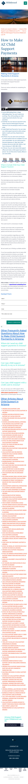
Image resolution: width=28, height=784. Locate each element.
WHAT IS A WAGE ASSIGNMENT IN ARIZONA (13, 489)
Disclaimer (16, 777)
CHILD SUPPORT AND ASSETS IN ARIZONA (13, 438)
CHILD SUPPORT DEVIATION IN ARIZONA (13, 433)
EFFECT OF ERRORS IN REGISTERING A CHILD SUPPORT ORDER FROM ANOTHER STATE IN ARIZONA (14, 555)
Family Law (11, 769)
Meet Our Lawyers (6, 769)
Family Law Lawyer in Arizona (9, 29)
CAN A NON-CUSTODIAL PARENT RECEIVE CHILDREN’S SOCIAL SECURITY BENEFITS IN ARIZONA (14, 538)
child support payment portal (9, 392)
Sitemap (21, 777)
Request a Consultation (14, 322)
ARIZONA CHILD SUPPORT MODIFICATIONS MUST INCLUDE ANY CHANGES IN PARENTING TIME (13, 668)
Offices (15, 768)
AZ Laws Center (24, 769)
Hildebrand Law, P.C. (15, 775)
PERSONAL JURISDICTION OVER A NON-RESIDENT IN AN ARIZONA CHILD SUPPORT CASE (14, 685)
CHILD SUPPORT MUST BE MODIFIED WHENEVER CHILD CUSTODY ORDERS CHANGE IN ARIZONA (12, 453)
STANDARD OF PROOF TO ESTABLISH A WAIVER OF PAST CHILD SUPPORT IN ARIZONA (12, 482)
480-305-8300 (14, 758)
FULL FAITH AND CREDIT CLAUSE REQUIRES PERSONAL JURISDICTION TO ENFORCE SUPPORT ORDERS (14, 698)
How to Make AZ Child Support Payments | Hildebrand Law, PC (13, 32)
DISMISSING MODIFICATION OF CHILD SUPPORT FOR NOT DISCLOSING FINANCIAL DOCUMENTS (14, 662)
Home (1, 768)
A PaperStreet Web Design (14, 778)
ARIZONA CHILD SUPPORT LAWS (11, 408)
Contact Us (14, 746)
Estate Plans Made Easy (20, 770)
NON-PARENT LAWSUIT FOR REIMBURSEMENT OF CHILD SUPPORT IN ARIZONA (13, 707)
